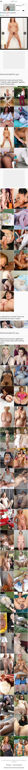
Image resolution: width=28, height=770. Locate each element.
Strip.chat (18, 10)
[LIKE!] (1, 15)
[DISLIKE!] (6, 15)
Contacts (9, 765)
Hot (14, 1)
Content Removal (18, 765)
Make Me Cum (19, 5)
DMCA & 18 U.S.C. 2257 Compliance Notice (14, 767)
